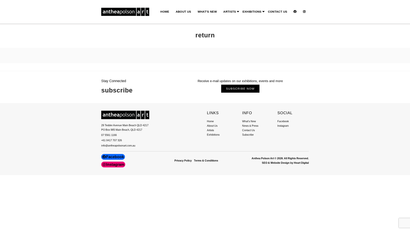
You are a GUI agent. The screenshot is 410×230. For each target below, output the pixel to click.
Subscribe (248, 134)
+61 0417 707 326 (111, 140)
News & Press (250, 125)
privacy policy (183, 160)
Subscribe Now (240, 88)
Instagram (283, 125)
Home (164, 11)
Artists (210, 130)
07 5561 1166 (109, 135)
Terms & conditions (206, 160)
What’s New (207, 11)
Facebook (283, 121)
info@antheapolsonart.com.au (118, 145)
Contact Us (277, 11)
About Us (183, 11)
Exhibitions (252, 11)
